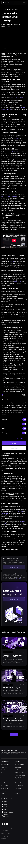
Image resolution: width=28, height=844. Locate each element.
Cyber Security (18, 767)
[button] (23, 2)
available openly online (16, 97)
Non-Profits (4, 772)
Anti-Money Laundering (20, 772)
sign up (12, 261)
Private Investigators (20, 775)
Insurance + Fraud (19, 764)
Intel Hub (20, 511)
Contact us (4, 838)
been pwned (6, 384)
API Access (3, 793)
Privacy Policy (4, 836)
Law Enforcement (5, 764)
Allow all (14, 443)
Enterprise (3, 791)
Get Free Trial (14, 599)
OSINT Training (4, 788)
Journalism (3, 770)
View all (14, 734)
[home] (6, 2)
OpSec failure (16, 152)
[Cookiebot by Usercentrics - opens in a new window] (20, 395)
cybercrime (16, 138)
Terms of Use (17, 281)
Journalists (17, 791)
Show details (20, 438)
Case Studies (4, 513)
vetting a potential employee (9, 196)
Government (4, 767)
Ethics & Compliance (6, 833)
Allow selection (14, 448)
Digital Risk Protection (20, 778)
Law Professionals (19, 770)
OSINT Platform (5, 785)
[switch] (24, 424)
